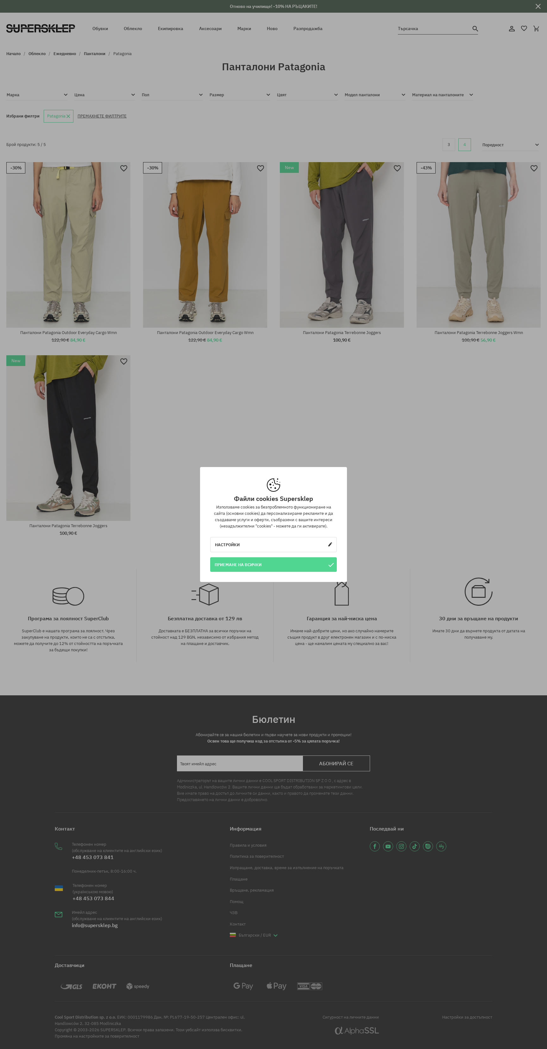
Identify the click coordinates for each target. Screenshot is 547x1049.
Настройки (227, 544)
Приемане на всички (238, 564)
